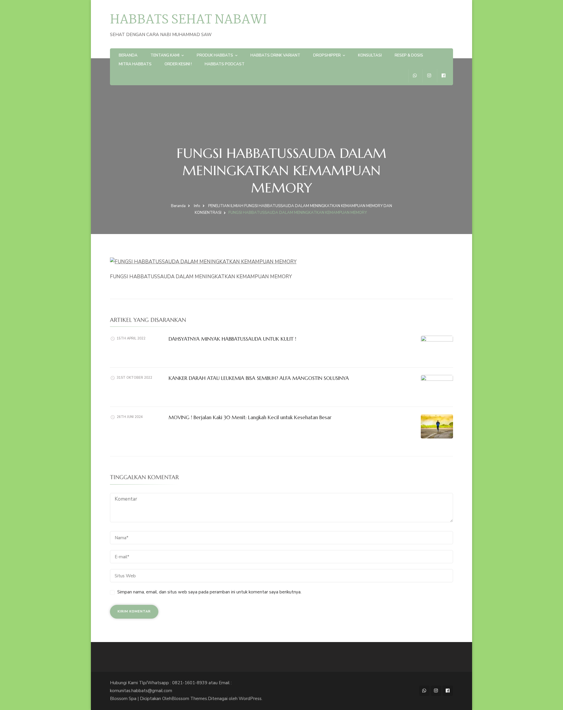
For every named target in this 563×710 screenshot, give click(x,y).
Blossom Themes (189, 699)
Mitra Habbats (135, 64)
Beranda (128, 55)
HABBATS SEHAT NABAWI (188, 20)
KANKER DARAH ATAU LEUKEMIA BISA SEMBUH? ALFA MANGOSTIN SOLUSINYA (259, 378)
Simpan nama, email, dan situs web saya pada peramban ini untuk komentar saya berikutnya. (209, 592)
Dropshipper (327, 55)
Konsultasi (370, 55)
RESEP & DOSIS (409, 55)
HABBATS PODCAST (225, 64)
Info (197, 206)
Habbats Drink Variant (275, 55)
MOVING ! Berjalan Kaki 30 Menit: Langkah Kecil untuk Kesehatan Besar (250, 417)
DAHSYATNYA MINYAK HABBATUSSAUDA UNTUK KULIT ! (232, 339)
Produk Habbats (215, 55)
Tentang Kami (164, 55)
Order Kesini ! (178, 64)
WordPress (250, 699)
